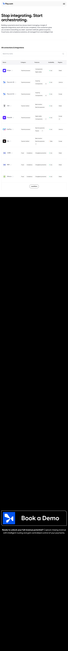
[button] (64, 3)
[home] (8, 4)
